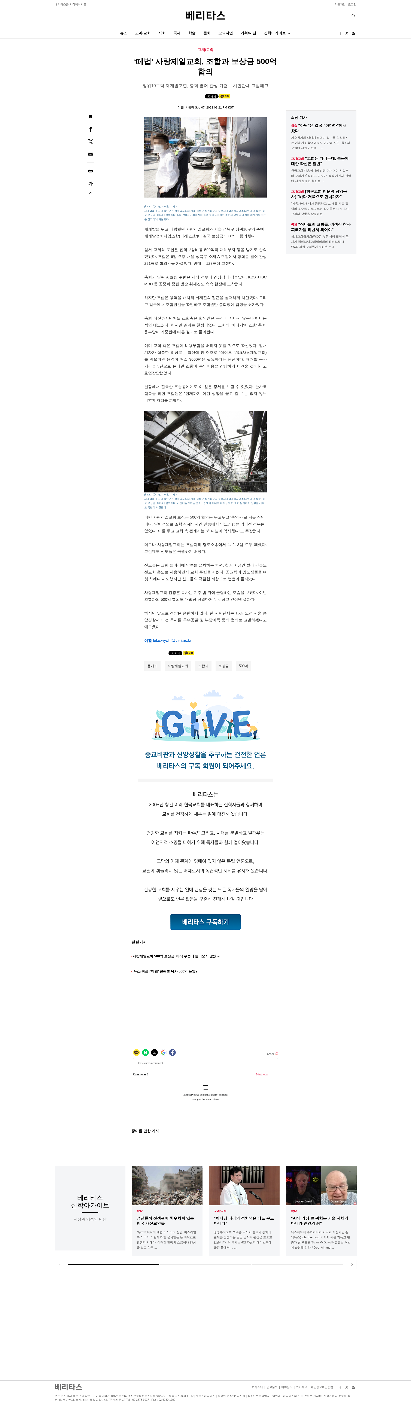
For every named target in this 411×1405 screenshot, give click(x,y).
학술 (192, 33)
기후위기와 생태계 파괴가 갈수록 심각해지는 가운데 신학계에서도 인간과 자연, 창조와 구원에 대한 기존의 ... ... (320, 143)
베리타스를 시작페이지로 (70, 4)
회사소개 (257, 1387)
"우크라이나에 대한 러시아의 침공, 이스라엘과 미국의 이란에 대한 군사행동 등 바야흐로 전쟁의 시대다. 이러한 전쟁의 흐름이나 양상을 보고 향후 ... (166, 1239)
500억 (243, 666)
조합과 (203, 666)
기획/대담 (248, 33)
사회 (162, 33)
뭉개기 (152, 666)
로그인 (352, 4)
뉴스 (123, 33)
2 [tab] (205, 1264)
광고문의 (272, 1387)
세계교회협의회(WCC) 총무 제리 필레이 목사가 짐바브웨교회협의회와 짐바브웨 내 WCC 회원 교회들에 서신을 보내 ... (320, 241)
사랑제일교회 (178, 666)
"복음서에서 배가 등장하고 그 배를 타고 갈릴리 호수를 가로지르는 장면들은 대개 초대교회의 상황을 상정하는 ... (320, 209)
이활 (181, 107)
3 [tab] (297, 1264)
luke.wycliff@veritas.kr (172, 640)
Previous (59, 1264)
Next (351, 1264)
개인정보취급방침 (322, 1387)
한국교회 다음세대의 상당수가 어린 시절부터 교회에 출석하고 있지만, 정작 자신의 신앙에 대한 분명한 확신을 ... (321, 176)
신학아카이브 (275, 33)
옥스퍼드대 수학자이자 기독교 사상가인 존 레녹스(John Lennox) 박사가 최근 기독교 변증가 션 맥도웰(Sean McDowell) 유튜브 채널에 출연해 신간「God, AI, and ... (320, 1239)
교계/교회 (143, 33)
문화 (207, 33)
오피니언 (225, 33)
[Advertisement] (205, 1325)
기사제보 (301, 1387)
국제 (177, 33)
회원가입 (340, 4)
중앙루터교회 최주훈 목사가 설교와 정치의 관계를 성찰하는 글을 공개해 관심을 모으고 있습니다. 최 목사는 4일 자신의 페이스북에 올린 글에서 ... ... (243, 1239)
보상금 (224, 666)
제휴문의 (286, 1387)
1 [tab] (113, 1264)
